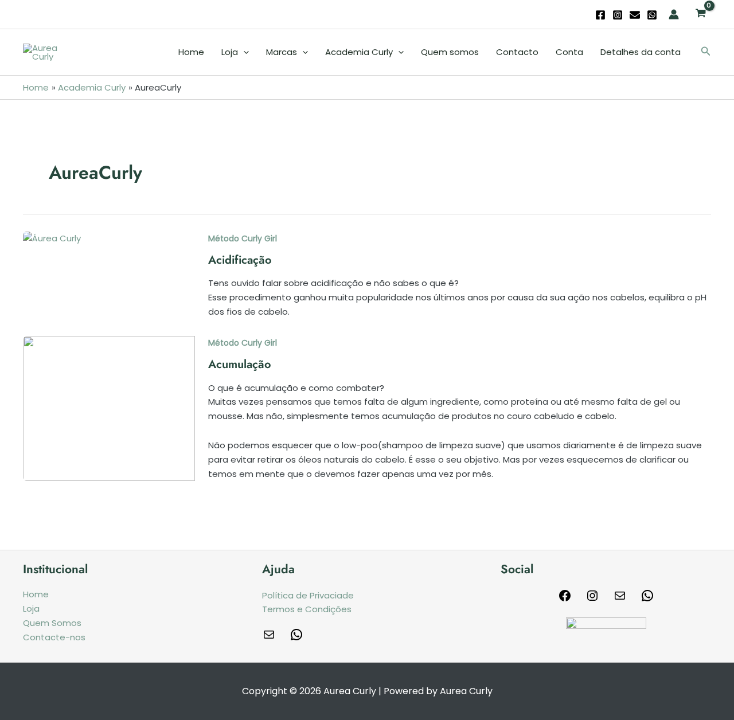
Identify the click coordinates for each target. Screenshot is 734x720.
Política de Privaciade (308, 595)
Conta (569, 52)
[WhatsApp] (652, 15)
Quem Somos (52, 623)
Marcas (281, 52)
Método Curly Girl (242, 238)
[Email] (635, 15)
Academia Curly (359, 52)
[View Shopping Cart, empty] (700, 14)
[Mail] (620, 599)
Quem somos (450, 52)
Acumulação (239, 364)
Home (191, 52)
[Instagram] (617, 15)
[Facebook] (600, 15)
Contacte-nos (54, 637)
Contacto (517, 52)
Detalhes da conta (640, 52)
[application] (243, 52)
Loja (229, 52)
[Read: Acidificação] (52, 238)
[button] (706, 52)
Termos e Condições (307, 609)
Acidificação (240, 260)
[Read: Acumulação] (109, 408)
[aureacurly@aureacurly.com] (269, 638)
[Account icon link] (674, 14)
